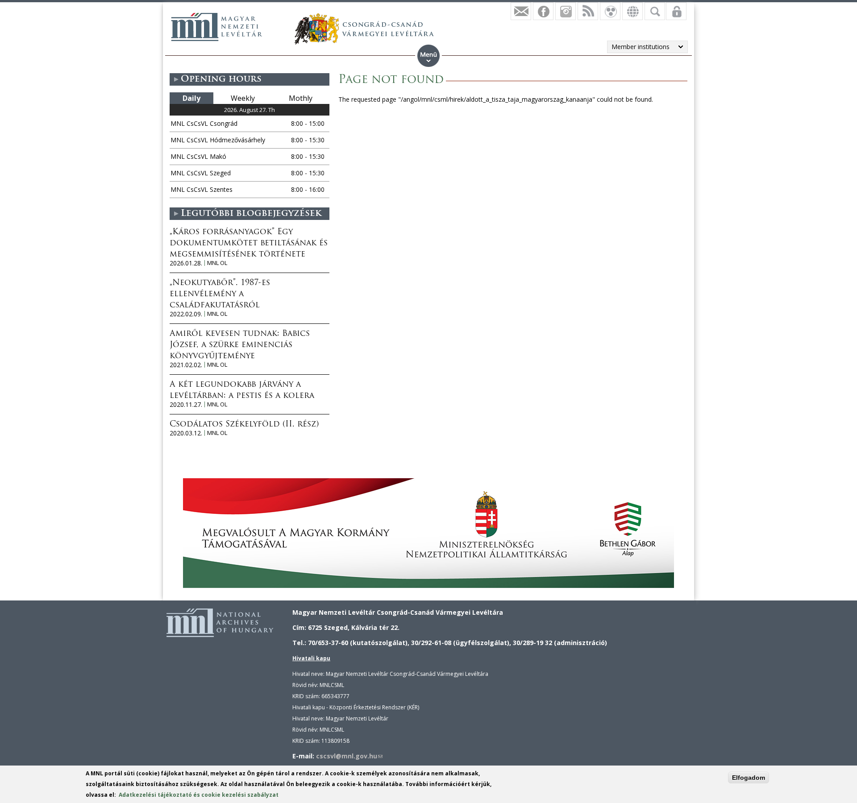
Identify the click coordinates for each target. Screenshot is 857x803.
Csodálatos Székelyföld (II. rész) (244, 425)
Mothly (300, 98)
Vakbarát (610, 11)
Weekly (243, 98)
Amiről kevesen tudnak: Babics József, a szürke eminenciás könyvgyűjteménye (240, 345)
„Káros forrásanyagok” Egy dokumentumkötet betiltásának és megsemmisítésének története (249, 243)
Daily (191, 98)
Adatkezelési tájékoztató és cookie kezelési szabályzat (199, 795)
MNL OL (217, 263)
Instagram (565, 11)
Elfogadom (748, 777)
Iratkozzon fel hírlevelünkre (521, 11)
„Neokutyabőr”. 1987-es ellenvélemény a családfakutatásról (220, 294)
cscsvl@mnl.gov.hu (349, 756)
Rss (588, 11)
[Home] (216, 26)
